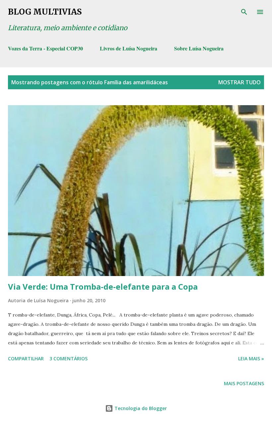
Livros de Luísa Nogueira (128, 48)
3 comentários (68, 358)
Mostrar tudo (239, 82)
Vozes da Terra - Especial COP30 (45, 48)
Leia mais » (251, 358)
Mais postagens (244, 383)
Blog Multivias (45, 12)
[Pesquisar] (244, 12)
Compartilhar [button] (26, 358)
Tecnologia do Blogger (140, 408)
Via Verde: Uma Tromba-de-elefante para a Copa (103, 286)
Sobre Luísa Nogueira (199, 48)
